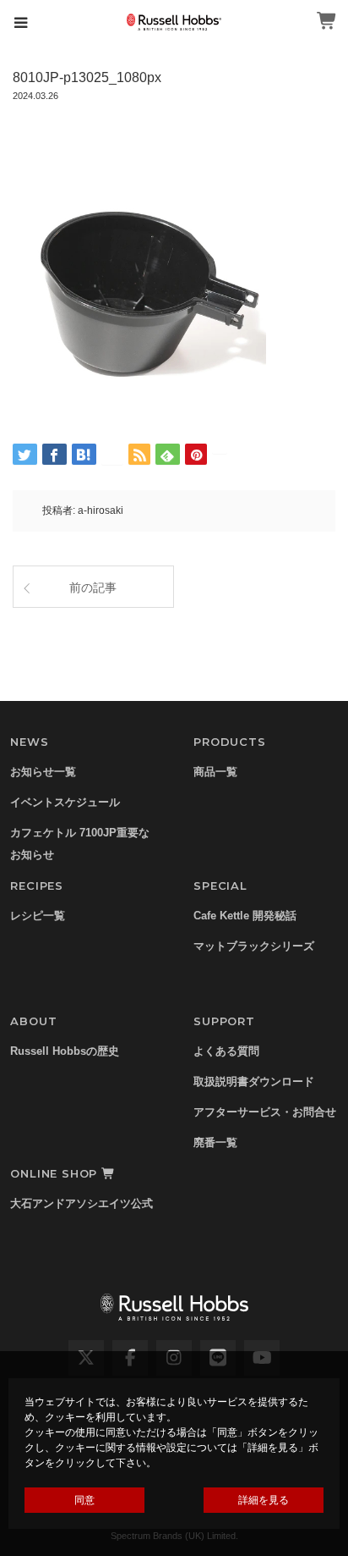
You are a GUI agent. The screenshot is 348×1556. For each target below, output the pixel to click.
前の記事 (93, 587)
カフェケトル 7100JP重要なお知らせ (80, 843)
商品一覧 (215, 771)
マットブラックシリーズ (253, 946)
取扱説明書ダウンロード (253, 1081)
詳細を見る (263, 1500)
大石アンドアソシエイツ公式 (81, 1203)
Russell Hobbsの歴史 (64, 1051)
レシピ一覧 (37, 915)
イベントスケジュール (65, 802)
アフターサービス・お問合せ (264, 1112)
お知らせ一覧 (43, 771)
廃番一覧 (215, 1142)
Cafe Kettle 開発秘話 (244, 915)
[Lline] (112, 454)
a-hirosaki (100, 510)
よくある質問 (226, 1051)
